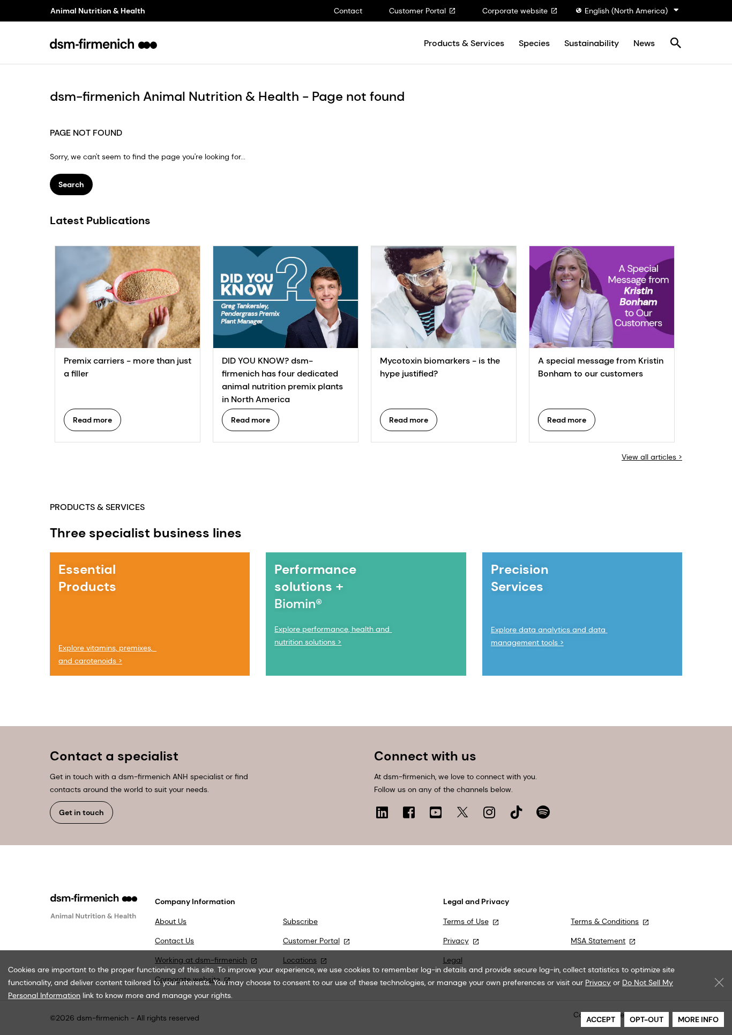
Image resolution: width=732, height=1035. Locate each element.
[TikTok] (516, 812)
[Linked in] (382, 812)
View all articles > (652, 457)
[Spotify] (543, 812)
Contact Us (174, 940)
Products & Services (464, 43)
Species (534, 43)
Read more (92, 420)
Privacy (456, 940)
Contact (348, 11)
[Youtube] (435, 812)
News (644, 43)
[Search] (675, 43)
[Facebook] (409, 812)
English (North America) (626, 11)
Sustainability (591, 43)
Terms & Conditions (605, 921)
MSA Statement (598, 940)
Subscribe (300, 921)
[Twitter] (462, 812)
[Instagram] (489, 812)
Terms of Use (466, 921)
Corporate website (515, 11)
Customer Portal (417, 11)
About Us (170, 921)
